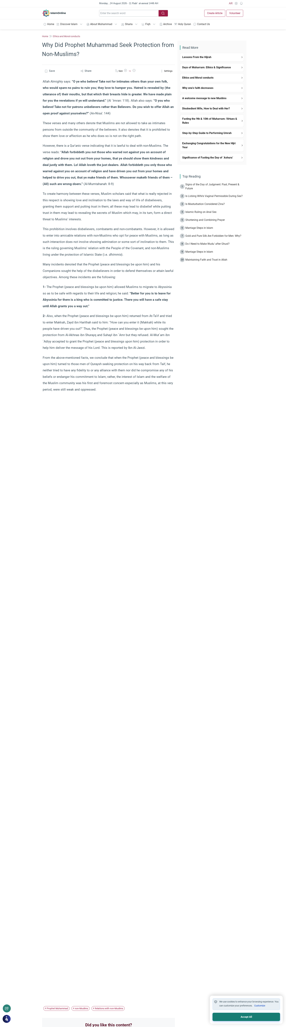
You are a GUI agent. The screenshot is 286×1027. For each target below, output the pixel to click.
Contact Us (203, 24)
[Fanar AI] (6, 1019)
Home (50, 24)
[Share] (7, 1008)
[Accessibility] (236, 3)
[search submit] (163, 13)
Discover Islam (68, 24)
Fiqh (147, 24)
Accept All (246, 1016)
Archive (167, 24)
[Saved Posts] (241, 3)
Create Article (214, 13)
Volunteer (234, 13)
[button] (125, 71)
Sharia (129, 24)
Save (52, 70)
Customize (259, 1005)
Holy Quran (184, 24)
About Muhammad (101, 24)
